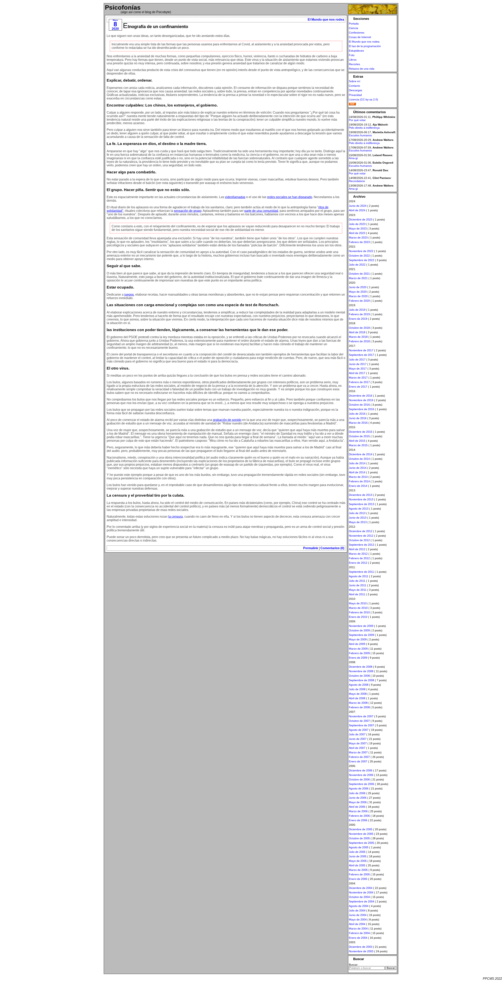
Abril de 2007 (357, 747)
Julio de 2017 (357, 359)
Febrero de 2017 (359, 382)
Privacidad (355, 94)
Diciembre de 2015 (360, 431)
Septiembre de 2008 (361, 680)
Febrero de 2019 (359, 314)
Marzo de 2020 (358, 296)
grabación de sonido (227, 419)
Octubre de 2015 (359, 436)
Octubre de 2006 (359, 779)
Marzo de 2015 (358, 445)
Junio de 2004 (357, 915)
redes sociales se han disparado (289, 197)
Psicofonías (123, 7)
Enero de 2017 (358, 386)
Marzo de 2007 (358, 752)
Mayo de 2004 (358, 919)
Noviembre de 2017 (361, 350)
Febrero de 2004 (359, 933)
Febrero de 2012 (359, 558)
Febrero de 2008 (359, 707)
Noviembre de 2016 (361, 400)
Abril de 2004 (357, 924)
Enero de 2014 (358, 485)
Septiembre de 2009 (361, 634)
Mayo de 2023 (358, 228)
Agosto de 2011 (358, 576)
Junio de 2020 (357, 287)
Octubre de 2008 (359, 675)
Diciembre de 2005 (360, 829)
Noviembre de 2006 (361, 775)
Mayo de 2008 (358, 693)
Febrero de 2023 (359, 242)
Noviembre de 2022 (361, 251)
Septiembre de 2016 (361, 409)
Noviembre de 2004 (361, 892)
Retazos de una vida (361, 68)
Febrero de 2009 (359, 653)
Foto (352, 55)
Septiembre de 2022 (361, 260)
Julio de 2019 (357, 309)
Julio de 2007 (357, 734)
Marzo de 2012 (358, 553)
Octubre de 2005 (359, 838)
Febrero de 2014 (359, 481)
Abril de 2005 (357, 865)
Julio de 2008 (357, 689)
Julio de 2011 (357, 580)
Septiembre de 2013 (361, 504)
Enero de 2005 (358, 878)
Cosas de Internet (360, 37)
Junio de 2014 (357, 467)
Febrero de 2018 (359, 341)
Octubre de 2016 (359, 404)
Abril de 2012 (357, 549)
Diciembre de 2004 (360, 887)
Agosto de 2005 (358, 847)
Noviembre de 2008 (361, 671)
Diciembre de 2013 (360, 494)
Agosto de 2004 (358, 906)
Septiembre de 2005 (361, 842)
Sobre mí (354, 81)
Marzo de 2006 (358, 811)
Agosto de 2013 (358, 508)
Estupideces (356, 50)
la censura (175, 516)
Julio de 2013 (357, 513)
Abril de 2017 (357, 373)
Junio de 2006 (357, 797)
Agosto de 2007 (358, 729)
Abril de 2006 (357, 806)
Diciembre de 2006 (360, 770)
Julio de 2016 (357, 413)
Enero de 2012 (358, 562)
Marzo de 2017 (358, 377)
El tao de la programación (365, 46)
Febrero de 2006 (359, 815)
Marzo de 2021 (358, 278)
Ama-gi (353, 158)
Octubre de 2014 (359, 458)
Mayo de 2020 (358, 291)
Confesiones (356, 32)
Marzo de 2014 (358, 476)
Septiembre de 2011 (361, 571)
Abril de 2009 (357, 643)
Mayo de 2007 (358, 743)
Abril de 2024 (357, 210)
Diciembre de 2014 (360, 454)
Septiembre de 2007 (361, 725)
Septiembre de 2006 (361, 784)
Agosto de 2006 (358, 788)
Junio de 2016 (357, 418)
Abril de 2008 (357, 698)
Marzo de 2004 (358, 928)
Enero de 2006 (358, 820)
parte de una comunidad (261, 210)
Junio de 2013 (357, 517)
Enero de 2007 (358, 761)
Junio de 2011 (357, 585)
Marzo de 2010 (358, 607)
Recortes (354, 64)
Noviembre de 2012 (361, 535)
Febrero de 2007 (359, 756)
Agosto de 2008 (358, 684)
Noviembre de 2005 (361, 833)
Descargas (355, 90)
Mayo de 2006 (358, 802)
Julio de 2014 (357, 463)
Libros (352, 59)
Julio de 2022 (357, 264)
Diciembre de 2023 (360, 219)
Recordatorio (357, 181)
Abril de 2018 (357, 332)
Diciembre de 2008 (360, 666)
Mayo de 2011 (357, 589)
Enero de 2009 (358, 657)
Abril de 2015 (357, 440)
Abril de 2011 (357, 594)
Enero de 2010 (358, 616)
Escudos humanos (360, 135)
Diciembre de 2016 (360, 395)
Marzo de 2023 (358, 237)
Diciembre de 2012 (360, 531)
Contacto (354, 85)
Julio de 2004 (357, 910)
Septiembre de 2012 (361, 544)
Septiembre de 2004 (361, 901)
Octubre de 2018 (359, 327)
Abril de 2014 (357, 472)
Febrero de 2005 (359, 874)
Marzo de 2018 (358, 336)
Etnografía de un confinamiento (155, 26)
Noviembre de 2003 (361, 951)
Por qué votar (357, 120)
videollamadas (235, 197)
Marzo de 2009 (358, 648)
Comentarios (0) (332, 548)
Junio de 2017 (357, 364)
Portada (354, 23)
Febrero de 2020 (359, 300)
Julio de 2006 (357, 793)
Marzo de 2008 (358, 702)
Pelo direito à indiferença (364, 127)
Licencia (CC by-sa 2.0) (363, 99)
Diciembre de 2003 (360, 946)
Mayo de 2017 (358, 368)
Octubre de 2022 (359, 255)
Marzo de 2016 (358, 422)
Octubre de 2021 (359, 273)
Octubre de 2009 (359, 630)
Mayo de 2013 (358, 522)
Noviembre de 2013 (361, 499)
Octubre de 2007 (359, 720)
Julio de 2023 (357, 224)
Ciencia (353, 28)
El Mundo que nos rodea (326, 19)
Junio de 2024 (357, 205)
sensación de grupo (187, 210)
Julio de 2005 (357, 851)
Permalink (310, 548)
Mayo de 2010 (358, 603)
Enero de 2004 (358, 937)
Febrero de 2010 (359, 612)
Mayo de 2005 (358, 860)
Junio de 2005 (357, 856)
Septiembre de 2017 (361, 354)
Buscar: (353, 964)
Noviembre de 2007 (361, 716)
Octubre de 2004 (359, 897)
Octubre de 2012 (359, 540)
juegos (129, 294)
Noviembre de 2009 (361, 625)
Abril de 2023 (357, 233)
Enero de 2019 (358, 318)
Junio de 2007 (357, 738)
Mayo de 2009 (358, 639)
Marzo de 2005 (358, 869)
